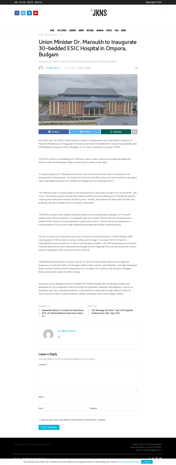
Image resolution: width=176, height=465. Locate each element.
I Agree (147, 462)
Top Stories (61, 30)
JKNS (18, 458)
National (90, 30)
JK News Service (53, 68)
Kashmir (72, 30)
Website (93, 408)
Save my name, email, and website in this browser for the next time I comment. (73, 419)
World (123, 30)
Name (42, 397)
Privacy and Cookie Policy (128, 461)
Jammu (81, 30)
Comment (43, 364)
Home (16, 2)
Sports (109, 30)
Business (100, 30)
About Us (30, 2)
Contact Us (38, 2)
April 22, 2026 (69, 68)
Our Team (23, 2)
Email (42, 408)
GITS (45, 458)
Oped (116, 30)
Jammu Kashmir (51, 35)
